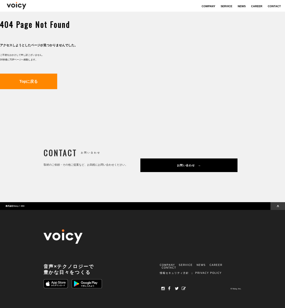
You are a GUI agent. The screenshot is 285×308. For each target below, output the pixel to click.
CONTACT (169, 267)
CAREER (216, 265)
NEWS (201, 265)
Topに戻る (28, 81)
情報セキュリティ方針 (174, 272)
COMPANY (167, 265)
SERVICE (186, 265)
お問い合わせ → (189, 165)
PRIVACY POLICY (208, 272)
